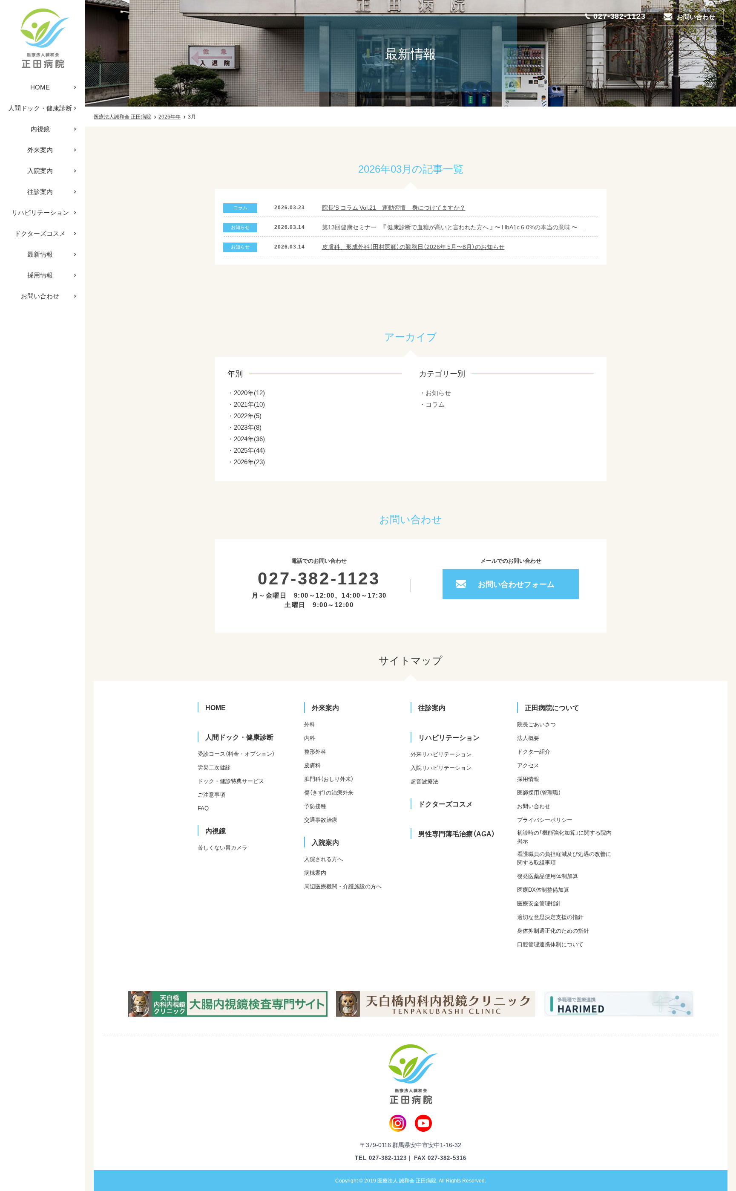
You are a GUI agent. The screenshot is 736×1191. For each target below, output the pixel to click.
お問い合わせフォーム (516, 584)
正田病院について (552, 707)
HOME (40, 87)
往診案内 (40, 191)
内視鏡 (40, 128)
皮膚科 (312, 765)
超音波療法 (424, 781)
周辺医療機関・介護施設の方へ (343, 886)
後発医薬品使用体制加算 (547, 876)
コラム (435, 404)
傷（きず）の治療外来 (329, 792)
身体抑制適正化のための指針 (553, 930)
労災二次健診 (214, 767)
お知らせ (438, 392)
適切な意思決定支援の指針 (550, 917)
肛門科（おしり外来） (329, 779)
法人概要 (528, 738)
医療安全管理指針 (539, 903)
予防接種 (315, 806)
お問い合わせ (40, 296)
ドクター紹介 (533, 751)
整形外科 (315, 751)
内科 (309, 738)
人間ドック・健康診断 (40, 108)
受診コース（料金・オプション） (236, 753)
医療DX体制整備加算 (543, 889)
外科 (309, 724)
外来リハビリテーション (441, 754)
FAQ (203, 808)
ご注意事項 (211, 794)
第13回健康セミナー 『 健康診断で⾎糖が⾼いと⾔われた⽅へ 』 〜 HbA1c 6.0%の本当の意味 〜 (453, 227)
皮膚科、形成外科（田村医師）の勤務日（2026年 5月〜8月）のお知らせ (413, 246)
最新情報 (40, 254)
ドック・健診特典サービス (231, 781)
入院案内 (40, 170)
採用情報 (40, 275)
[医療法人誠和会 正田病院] (42, 38)
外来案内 (40, 149)
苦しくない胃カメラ (222, 847)
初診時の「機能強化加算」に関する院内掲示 (564, 836)
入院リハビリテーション (441, 767)
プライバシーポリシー (544, 819)
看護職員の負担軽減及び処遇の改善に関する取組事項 (564, 858)
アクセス (528, 765)
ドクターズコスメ (40, 233)
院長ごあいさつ (536, 724)
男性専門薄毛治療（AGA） (456, 833)
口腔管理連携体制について (550, 944)
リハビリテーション (40, 212)
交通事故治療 (320, 819)
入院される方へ (323, 859)
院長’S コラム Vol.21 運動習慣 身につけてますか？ (394, 207)
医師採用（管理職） (539, 792)
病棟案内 (315, 872)
